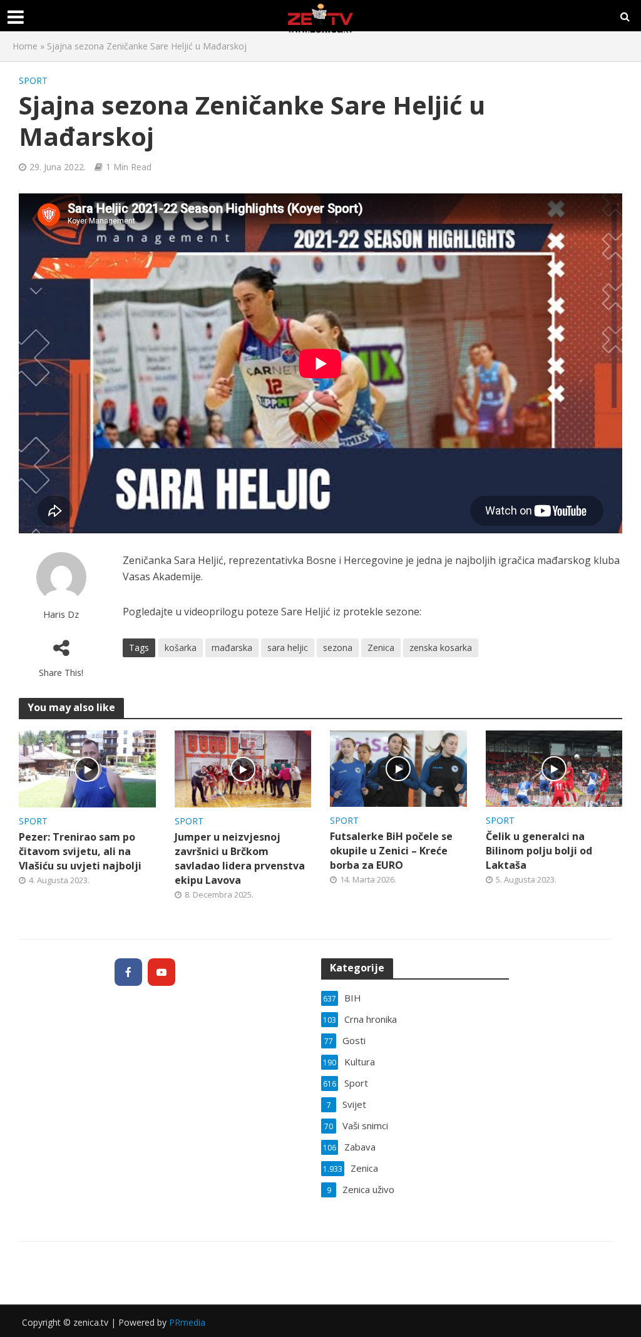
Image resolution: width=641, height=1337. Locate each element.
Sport (33, 80)
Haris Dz (61, 614)
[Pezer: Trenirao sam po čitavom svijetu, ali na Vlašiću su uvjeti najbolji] (87, 768)
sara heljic (287, 647)
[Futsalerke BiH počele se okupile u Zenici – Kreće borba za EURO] (398, 767)
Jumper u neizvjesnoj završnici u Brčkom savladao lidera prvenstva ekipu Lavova (240, 858)
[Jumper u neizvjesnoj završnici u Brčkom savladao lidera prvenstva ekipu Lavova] (243, 768)
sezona (337, 647)
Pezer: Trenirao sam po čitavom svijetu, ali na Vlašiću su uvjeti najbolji (80, 851)
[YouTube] (161, 972)
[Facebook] (128, 972)
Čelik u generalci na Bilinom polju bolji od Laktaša (539, 850)
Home (25, 46)
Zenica (380, 647)
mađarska (232, 647)
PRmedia (187, 1322)
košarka (181, 647)
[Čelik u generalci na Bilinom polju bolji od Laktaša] (554, 767)
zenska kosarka (440, 647)
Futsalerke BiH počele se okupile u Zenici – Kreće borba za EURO (391, 850)
